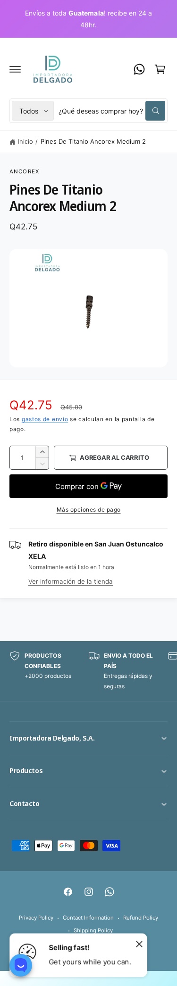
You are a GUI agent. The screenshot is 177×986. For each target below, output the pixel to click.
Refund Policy (140, 917)
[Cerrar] (139, 943)
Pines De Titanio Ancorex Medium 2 (93, 141)
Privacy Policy (36, 917)
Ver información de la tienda (70, 581)
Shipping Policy (93, 930)
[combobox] (112, 110)
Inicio (25, 141)
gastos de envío (45, 419)
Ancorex (24, 171)
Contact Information (88, 917)
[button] (15, 69)
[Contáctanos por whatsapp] (139, 69)
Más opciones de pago (89, 509)
